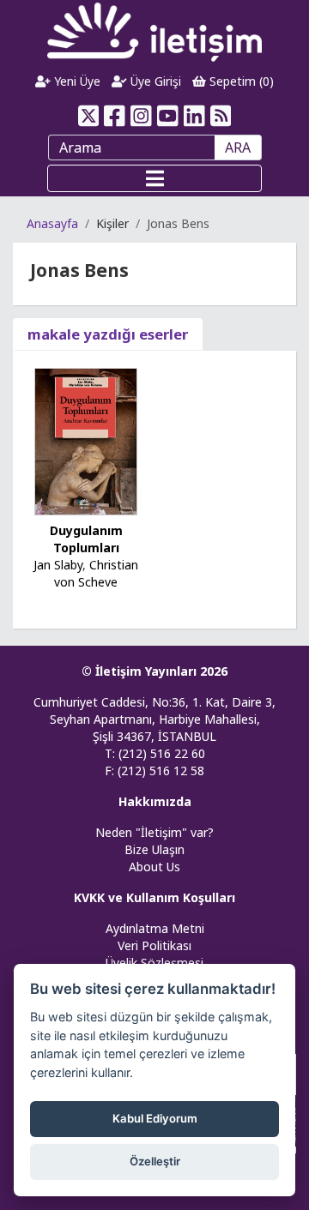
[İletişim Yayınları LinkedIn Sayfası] (194, 116)
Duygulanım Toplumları (86, 539)
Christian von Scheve (96, 573)
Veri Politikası (154, 945)
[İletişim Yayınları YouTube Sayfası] (167, 116)
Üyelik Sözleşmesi (154, 962)
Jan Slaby (57, 565)
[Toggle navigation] (154, 178)
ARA (238, 147)
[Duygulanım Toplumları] (85, 440)
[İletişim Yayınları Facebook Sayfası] (114, 116)
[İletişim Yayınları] (154, 31)
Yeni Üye (75, 81)
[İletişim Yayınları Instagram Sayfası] (141, 116)
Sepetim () (240, 81)
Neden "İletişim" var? (154, 832)
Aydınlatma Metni (155, 928)
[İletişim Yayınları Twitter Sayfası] (88, 116)
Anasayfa (52, 223)
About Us (154, 866)
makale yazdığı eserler (107, 334)
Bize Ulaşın (154, 849)
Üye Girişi (154, 81)
